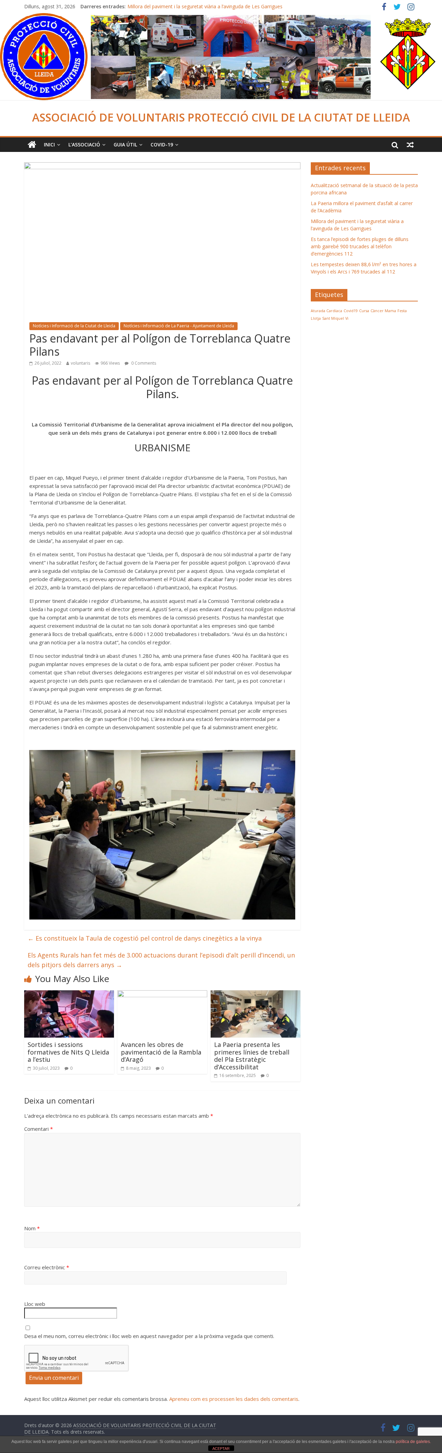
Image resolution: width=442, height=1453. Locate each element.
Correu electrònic (46, 1267)
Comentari (38, 1128)
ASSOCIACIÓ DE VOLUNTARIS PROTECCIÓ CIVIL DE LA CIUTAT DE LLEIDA (221, 117)
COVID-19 (162, 144)
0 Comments (143, 363)
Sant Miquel (333, 318)
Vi (346, 318)
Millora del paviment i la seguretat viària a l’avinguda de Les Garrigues (204, 6)
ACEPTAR (221, 1448)
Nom (32, 1228)
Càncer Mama (383, 310)
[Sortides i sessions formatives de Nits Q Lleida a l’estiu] (69, 994)
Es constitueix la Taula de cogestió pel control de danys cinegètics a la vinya (145, 938)
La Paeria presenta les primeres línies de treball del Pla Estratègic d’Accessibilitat (251, 1055)
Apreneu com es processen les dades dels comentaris (233, 1398)
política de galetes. (413, 1441)
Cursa (364, 310)
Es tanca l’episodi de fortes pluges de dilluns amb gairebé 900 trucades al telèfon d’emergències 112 (360, 246)
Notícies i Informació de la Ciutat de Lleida (74, 326)
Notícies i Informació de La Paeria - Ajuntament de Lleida (179, 326)
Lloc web (34, 1303)
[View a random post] (410, 144)
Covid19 (351, 310)
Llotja (316, 318)
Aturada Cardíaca (326, 310)
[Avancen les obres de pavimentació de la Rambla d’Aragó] (162, 994)
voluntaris (80, 363)
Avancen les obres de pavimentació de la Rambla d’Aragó (161, 1052)
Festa (402, 310)
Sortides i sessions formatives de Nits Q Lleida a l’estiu (68, 1052)
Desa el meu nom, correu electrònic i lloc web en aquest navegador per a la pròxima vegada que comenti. (149, 1335)
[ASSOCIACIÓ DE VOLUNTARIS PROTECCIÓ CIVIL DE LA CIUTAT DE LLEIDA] (221, 17)
